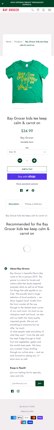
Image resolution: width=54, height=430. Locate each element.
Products (18, 41)
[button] (2, 3)
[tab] (14, 204)
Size (27, 148)
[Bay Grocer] (11, 10)
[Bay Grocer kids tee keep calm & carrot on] (27, 80)
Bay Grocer (27, 138)
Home (8, 41)
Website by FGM (27, 411)
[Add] (34, 160)
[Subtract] (20, 160)
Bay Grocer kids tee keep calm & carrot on (26, 215)
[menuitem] (32, 10)
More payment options (27, 183)
